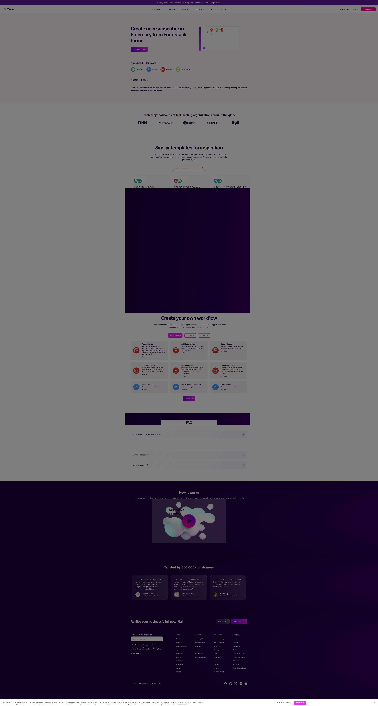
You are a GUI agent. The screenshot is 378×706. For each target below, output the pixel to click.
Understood (300, 702)
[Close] (375, 702)
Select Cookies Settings (283, 702)
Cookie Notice (182, 704)
